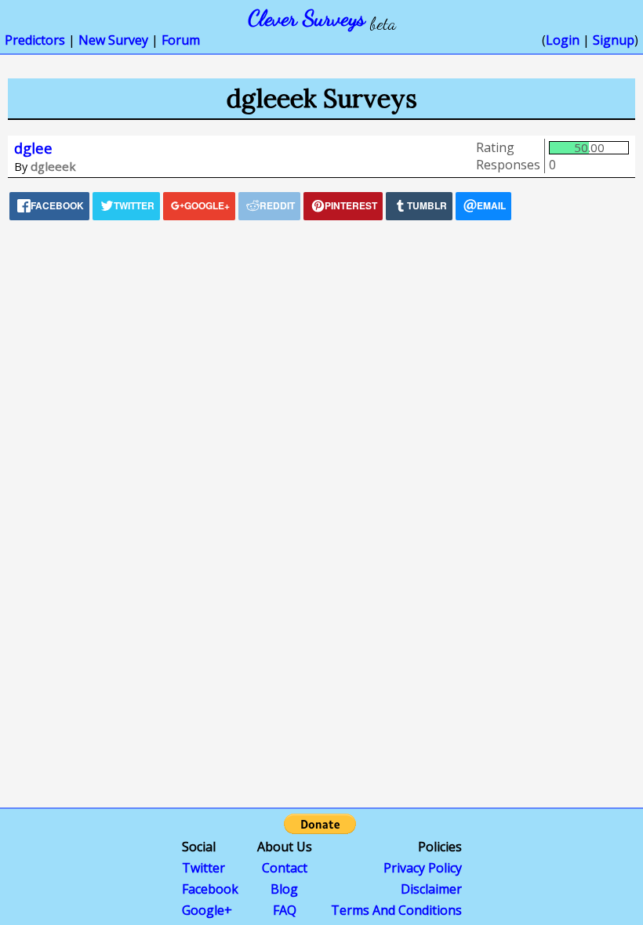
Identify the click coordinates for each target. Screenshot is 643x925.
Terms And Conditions (396, 910)
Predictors (35, 40)
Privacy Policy (422, 867)
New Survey (113, 40)
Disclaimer (431, 889)
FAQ (284, 910)
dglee (33, 148)
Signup (613, 40)
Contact (284, 867)
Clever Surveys (306, 18)
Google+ (207, 910)
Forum (181, 40)
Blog (284, 889)
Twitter (203, 867)
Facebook (210, 889)
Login (562, 40)
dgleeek (53, 166)
